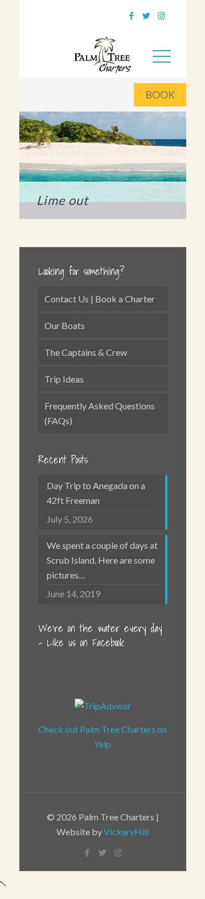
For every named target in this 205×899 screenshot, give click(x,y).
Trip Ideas (64, 378)
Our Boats (64, 325)
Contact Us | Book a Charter (99, 298)
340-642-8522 (82, 14)
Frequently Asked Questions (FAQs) (99, 413)
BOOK (160, 94)
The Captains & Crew (85, 352)
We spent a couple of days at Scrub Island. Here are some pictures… (102, 560)
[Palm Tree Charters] (103, 53)
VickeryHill (126, 831)
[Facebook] (132, 15)
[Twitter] (147, 15)
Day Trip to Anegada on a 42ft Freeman (96, 493)
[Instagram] (161, 15)
